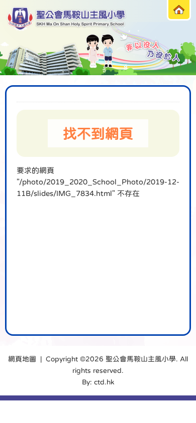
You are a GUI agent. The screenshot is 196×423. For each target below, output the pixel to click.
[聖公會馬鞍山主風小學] (66, 19)
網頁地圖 (22, 358)
